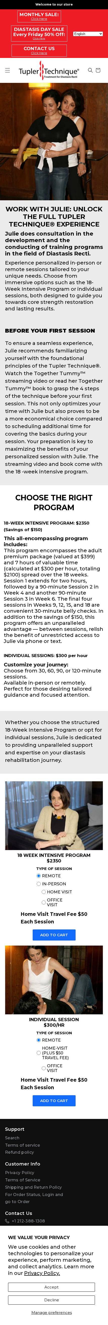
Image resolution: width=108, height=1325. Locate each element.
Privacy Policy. (42, 1273)
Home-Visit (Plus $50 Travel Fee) (55, 1053)
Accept (51, 1287)
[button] (90, 70)
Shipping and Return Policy (33, 1187)
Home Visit (59, 892)
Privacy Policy (19, 1172)
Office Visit (55, 902)
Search (12, 1138)
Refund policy (19, 1152)
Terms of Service (22, 1180)
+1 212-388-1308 (28, 1221)
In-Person (54, 884)
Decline (51, 1300)
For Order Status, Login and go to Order (34, 1198)
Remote (51, 876)
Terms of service (22, 1145)
